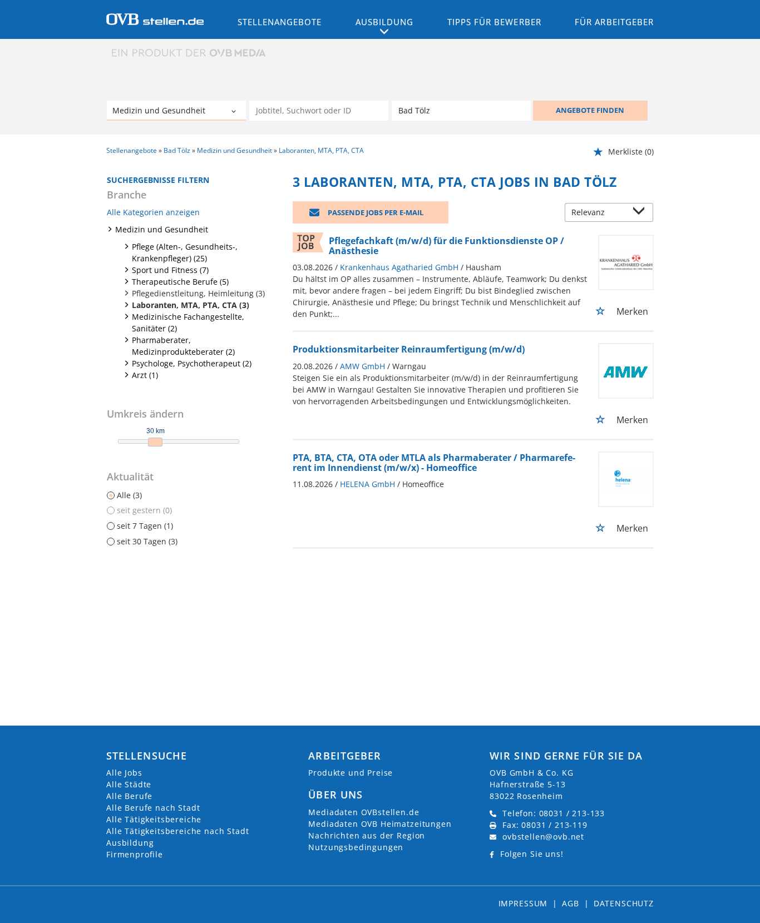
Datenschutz (624, 903)
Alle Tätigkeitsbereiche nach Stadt (177, 831)
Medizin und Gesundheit (161, 229)
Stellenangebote (280, 21)
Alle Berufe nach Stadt (153, 807)
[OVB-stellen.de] (155, 18)
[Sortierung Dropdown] (641, 213)
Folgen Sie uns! (532, 853)
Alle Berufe (129, 796)
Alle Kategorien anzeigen (153, 212)
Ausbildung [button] (385, 21)
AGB (570, 903)
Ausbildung (130, 842)
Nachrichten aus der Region (366, 835)
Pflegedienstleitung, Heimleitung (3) (198, 293)
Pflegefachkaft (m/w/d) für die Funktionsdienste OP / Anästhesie (446, 246)
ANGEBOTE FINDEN (590, 110)
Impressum (523, 903)
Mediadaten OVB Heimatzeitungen (379, 823)
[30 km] (155, 442)
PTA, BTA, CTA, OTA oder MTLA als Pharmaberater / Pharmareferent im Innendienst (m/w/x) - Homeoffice (434, 462)
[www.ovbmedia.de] (189, 52)
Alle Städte (128, 784)
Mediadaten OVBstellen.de (363, 812)
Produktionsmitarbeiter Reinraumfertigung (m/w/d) (409, 349)
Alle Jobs (124, 772)
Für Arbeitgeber (614, 21)
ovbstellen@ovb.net (543, 836)
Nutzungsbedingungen (355, 847)
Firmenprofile (134, 854)
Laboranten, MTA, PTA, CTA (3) (190, 305)
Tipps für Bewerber (494, 21)
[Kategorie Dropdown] (235, 112)
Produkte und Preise (350, 772)
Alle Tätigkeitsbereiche (153, 819)
